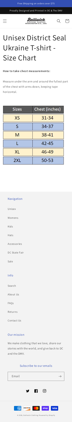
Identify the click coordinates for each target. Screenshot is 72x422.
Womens (13, 217)
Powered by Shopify (47, 415)
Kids (10, 226)
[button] (5, 21)
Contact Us (14, 320)
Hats (10, 235)
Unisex (12, 209)
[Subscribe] (60, 376)
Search (12, 285)
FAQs (11, 303)
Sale (10, 261)
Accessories (15, 244)
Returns (12, 312)
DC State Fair (16, 252)
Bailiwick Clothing (30, 415)
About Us (13, 294)
